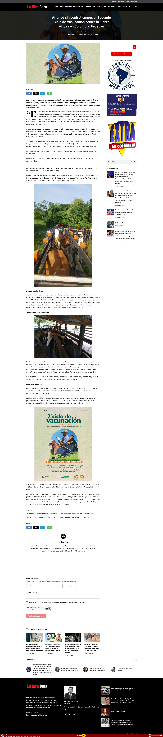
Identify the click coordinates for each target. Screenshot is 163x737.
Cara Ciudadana (90, 6)
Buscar (109, 44)
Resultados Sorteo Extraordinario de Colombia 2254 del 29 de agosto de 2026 (125, 212)
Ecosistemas (112, 6)
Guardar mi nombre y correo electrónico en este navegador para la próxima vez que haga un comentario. (56, 602)
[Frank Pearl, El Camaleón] (105, 712)
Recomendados (78, 6)
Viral (104, 6)
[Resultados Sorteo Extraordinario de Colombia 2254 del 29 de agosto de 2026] (110, 212)
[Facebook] (29, 93)
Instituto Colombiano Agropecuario (69, 517)
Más (130, 6)
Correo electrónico (71, 586)
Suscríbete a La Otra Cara (121, 54)
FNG (29, 517)
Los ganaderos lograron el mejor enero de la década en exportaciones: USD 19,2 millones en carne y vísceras (73, 648)
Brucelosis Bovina (42, 513)
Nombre (30, 586)
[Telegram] (42, 93)
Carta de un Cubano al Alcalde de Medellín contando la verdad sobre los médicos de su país (123, 690)
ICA (54, 517)
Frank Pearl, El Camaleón (118, 711)
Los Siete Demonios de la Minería (125, 669)
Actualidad (68, 6)
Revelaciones (122, 6)
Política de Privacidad (131, 1)
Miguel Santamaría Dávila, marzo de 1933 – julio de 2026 (70, 669)
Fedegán (54, 513)
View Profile (67, 703)
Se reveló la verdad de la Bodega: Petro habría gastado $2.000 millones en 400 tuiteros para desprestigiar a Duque (122, 701)
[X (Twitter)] (36, 93)
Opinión (99, 6)
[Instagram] (74, 714)
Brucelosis (30, 513)
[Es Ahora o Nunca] (110, 224)
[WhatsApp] (49, 93)
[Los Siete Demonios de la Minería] (113, 669)
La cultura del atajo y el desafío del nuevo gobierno (98, 669)
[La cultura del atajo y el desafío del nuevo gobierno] (85, 669)
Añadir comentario (34, 592)
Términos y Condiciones (118, 1)
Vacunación (86, 517)
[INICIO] (77, 31)
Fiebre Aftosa (89, 513)
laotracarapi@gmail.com (39, 715)
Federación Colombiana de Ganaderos (71, 513)
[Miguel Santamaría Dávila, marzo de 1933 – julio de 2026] (57, 669)
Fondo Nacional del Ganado (42, 517)
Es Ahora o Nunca (120, 223)
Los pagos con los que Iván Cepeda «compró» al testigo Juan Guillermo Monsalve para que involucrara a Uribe (122, 722)
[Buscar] (136, 6)
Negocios (95, 34)
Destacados (59, 6)
